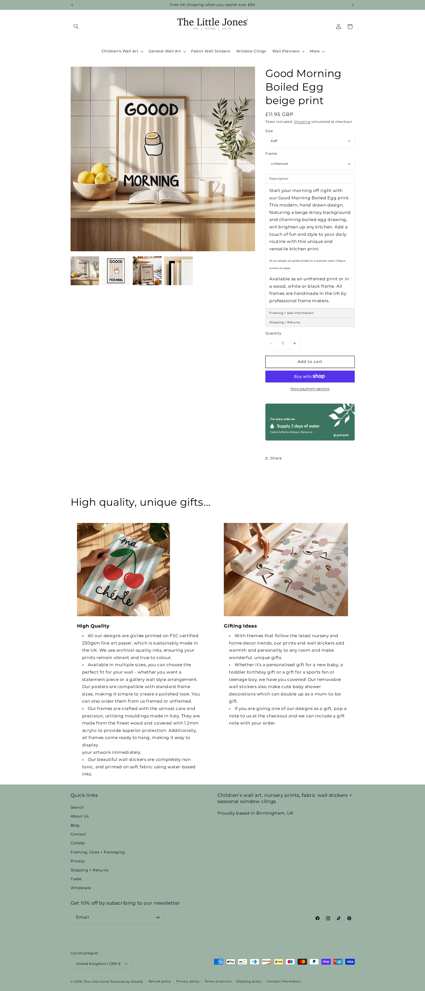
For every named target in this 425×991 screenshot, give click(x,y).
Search (77, 807)
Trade (76, 879)
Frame (271, 154)
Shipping (302, 121)
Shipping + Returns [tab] (284, 322)
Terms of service (218, 981)
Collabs (78, 843)
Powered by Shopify (126, 981)
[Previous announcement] (72, 5)
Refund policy (160, 981)
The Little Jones (96, 981)
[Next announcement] (353, 5)
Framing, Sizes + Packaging (98, 852)
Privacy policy (187, 981)
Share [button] (276, 458)
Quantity (273, 333)
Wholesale (81, 888)
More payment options (310, 388)
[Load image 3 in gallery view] (147, 270)
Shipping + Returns (89, 870)
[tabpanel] (309, 245)
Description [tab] (278, 178)
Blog (75, 825)
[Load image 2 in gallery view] (116, 270)
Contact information (284, 981)
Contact (78, 834)
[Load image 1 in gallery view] (85, 270)
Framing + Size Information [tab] (291, 313)
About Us (80, 816)
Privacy (78, 861)
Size (269, 131)
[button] (76, 26)
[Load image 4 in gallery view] (178, 270)
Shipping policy (249, 981)
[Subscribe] (157, 918)
